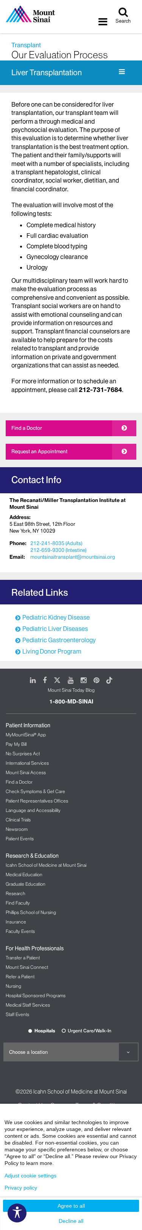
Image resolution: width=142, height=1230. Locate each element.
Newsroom (17, 829)
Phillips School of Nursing (31, 912)
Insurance (16, 922)
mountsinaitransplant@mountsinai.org (72, 557)
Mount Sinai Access (26, 772)
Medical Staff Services (28, 1005)
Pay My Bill (16, 744)
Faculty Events (20, 931)
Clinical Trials (18, 820)
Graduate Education (25, 884)
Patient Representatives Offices (37, 801)
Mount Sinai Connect (27, 967)
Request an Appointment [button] (39, 451)
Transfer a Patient (23, 957)
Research (15, 893)
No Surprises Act (23, 753)
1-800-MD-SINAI (71, 701)
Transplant (26, 45)
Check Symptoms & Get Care (35, 791)
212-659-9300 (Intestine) (58, 550)
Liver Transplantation (46, 72)
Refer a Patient (20, 976)
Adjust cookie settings (30, 1176)
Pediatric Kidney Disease (56, 617)
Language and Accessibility (33, 810)
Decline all (71, 1221)
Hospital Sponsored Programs (36, 995)
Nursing (13, 986)
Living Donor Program (51, 651)
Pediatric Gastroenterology (59, 640)
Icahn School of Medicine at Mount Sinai (46, 865)
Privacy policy (21, 1188)
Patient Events (20, 838)
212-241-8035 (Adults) (56, 543)
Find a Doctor (26, 428)
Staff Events (17, 1014)
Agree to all (71, 1206)
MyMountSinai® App (26, 734)
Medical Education (24, 874)
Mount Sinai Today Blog (71, 690)
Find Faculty (18, 903)
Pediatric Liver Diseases (55, 628)
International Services (27, 763)
